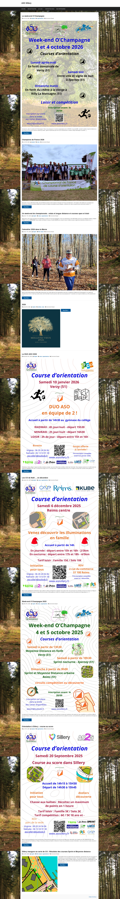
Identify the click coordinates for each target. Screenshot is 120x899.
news (38, 142)
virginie (33, 18)
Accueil (23, 9)
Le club (40, 9)
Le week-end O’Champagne (33, 16)
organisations (40, 18)
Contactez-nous (49, 9)
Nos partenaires (60, 9)
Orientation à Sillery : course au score (37, 726)
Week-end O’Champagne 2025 (34, 601)
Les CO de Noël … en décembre (35, 477)
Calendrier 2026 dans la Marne (34, 229)
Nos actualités (32, 9)
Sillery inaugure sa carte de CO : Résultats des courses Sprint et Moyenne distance (56, 851)
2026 (24, 304)
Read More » (27, 133)
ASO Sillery (26, 3)
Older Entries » (93, 897)
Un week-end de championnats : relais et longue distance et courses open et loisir (55, 213)
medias (39, 307)
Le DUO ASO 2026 (29, 354)
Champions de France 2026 (33, 139)
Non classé (41, 231)
